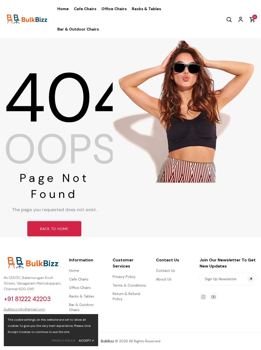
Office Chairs (80, 287)
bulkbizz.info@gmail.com (24, 309)
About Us (164, 279)
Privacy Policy (124, 276)
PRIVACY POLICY (63, 341)
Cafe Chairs (78, 279)
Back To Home (54, 228)
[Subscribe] (251, 279)
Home (74, 270)
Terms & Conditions (129, 285)
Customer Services (123, 263)
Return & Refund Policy (126, 296)
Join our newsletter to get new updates (228, 263)
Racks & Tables (81, 296)
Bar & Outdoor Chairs (81, 307)
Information (81, 260)
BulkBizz (107, 341)
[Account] (240, 19)
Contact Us (167, 260)
